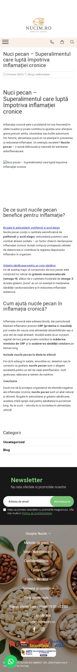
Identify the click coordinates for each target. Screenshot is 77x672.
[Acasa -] (38, 25)
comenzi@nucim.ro (41, 622)
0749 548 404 (41, 616)
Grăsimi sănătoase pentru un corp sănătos (29, 265)
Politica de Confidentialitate (37, 513)
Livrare (36, 570)
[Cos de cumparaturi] (62, 42)
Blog (31, 74)
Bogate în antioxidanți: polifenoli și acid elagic (31, 227)
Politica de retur (37, 579)
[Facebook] (34, 629)
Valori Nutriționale (36, 552)
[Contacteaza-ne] (52, 42)
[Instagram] (43, 629)
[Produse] (6, 43)
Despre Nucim (37, 534)
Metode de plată (37, 543)
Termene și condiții (36, 588)
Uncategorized (14, 442)
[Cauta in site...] (72, 42)
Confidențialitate (36, 561)
